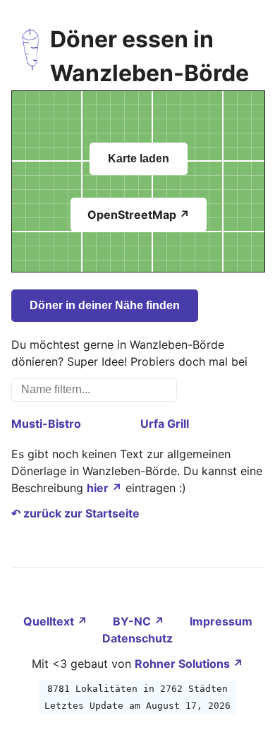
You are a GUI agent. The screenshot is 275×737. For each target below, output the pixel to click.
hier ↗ (104, 488)
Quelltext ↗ (56, 621)
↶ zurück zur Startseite (75, 513)
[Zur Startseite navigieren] (30, 56)
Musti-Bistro (46, 424)
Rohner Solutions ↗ (189, 664)
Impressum (221, 621)
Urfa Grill (164, 424)
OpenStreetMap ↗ (138, 215)
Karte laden (138, 158)
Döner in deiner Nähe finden (105, 305)
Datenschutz (137, 638)
